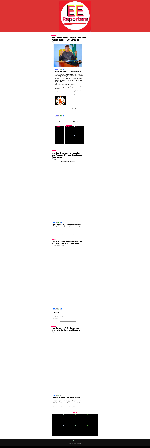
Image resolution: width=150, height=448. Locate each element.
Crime (80, 33)
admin (55, 42)
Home (67, 33)
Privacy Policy (79, 443)
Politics (72, 33)
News (69, 33)
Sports (82, 33)
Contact (75, 443)
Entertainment (76, 33)
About (72, 443)
